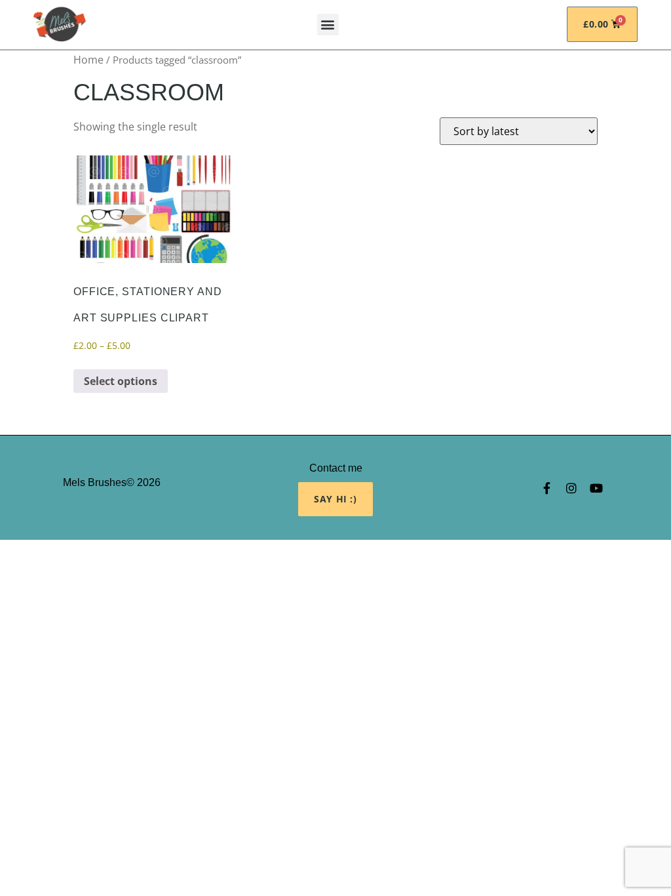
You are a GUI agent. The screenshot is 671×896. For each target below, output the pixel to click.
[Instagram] (571, 488)
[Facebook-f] (546, 488)
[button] (328, 24)
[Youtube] (596, 488)
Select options (120, 381)
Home (88, 59)
